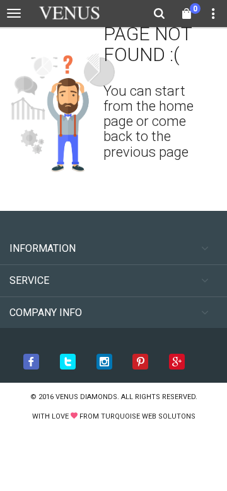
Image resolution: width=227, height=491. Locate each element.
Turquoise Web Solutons (148, 416)
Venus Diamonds (86, 397)
